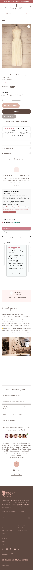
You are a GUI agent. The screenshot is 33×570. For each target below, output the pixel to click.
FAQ (3, 544)
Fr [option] (5, 7)
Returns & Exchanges (7, 530)
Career (3, 541)
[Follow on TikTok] (19, 549)
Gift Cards (4, 527)
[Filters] (3, 242)
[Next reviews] (30, 132)
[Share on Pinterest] (19, 159)
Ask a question (7, 232)
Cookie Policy (21, 525)
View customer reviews (9, 212)
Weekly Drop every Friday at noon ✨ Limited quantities (16, 1)
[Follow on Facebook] (3, 549)
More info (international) (18, 182)
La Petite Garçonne (7, 79)
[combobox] (15, 14)
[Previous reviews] (3, 132)
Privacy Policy (21, 527)
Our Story (4, 538)
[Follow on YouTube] (15, 549)
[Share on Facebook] (14, 159)
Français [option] (13, 553)
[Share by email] (22, 159)
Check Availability (16, 100)
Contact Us (4, 536)
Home (3, 20)
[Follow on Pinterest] (11, 549)
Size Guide (4, 525)
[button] (4, 83)
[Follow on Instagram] (7, 549)
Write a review (6, 228)
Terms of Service (22, 530)
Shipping (4, 533)
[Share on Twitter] (17, 159)
